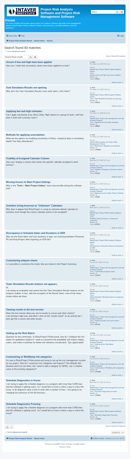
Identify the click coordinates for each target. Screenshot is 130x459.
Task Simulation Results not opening (108, 99)
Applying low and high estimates (106, 122)
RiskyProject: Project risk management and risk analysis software (107, 119)
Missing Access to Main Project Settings (109, 193)
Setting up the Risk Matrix (104, 344)
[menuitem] (21, 36)
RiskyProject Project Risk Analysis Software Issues (105, 70)
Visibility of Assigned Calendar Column (109, 169)
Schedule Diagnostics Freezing (106, 415)
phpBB (56, 444)
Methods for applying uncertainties (107, 146)
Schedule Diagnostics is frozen (106, 391)
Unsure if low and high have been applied (105, 75)
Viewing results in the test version (107, 320)
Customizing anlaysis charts (105, 271)
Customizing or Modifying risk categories (109, 368)
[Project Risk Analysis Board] (23, 10)
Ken (93, 62)
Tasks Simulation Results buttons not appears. (107, 297)
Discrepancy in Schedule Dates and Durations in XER (107, 247)
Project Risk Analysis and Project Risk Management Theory (103, 143)
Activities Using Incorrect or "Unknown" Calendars (104, 219)
